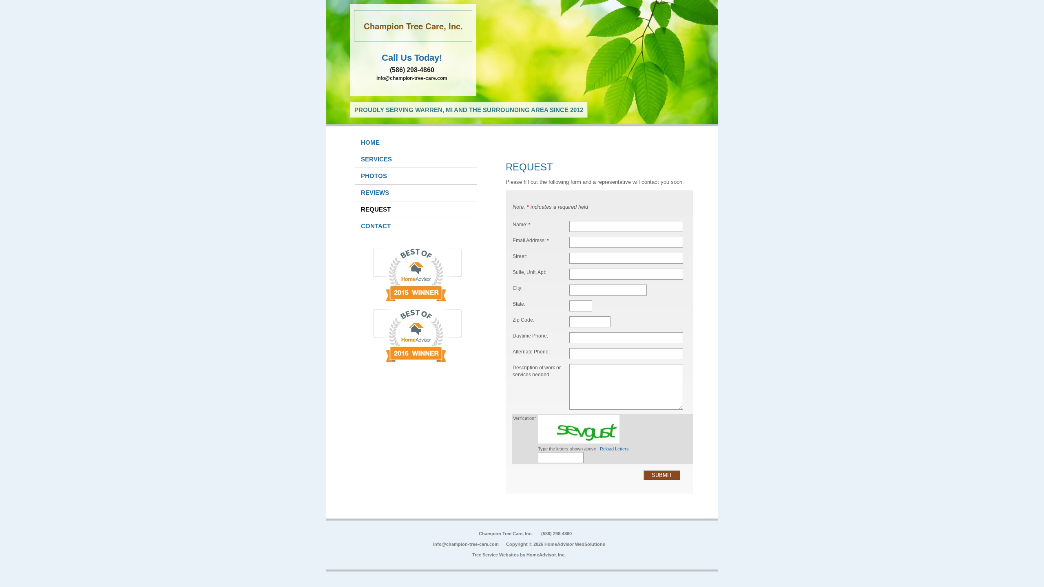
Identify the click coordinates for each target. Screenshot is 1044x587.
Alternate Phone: (531, 351)
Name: (521, 224)
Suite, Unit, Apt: (529, 272)
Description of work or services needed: (537, 371)
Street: (520, 256)
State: (519, 304)
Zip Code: (523, 319)
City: (517, 288)
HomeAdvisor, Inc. (546, 554)
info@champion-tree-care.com (411, 78)
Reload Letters (614, 448)
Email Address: (531, 240)
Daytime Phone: (530, 335)
